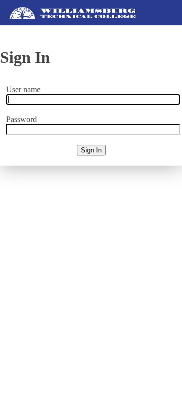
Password (21, 119)
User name (23, 89)
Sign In (91, 150)
